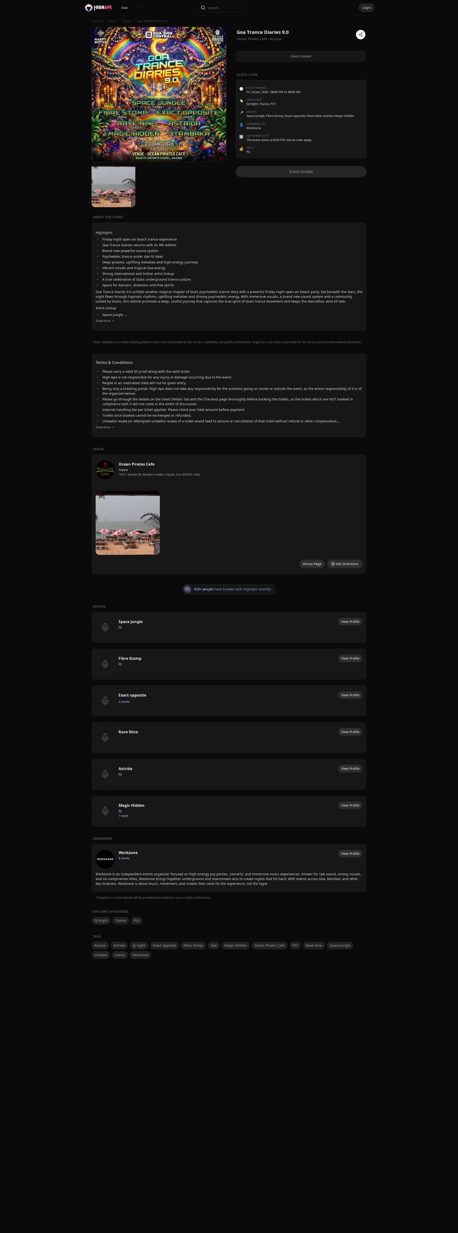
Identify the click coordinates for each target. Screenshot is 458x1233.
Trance (264, 104)
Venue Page (312, 563)
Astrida (119, 945)
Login (366, 7)
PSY (273, 104)
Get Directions (347, 563)
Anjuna (275, 39)
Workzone (140, 955)
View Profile (350, 621)
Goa (214, 945)
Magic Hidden (235, 945)
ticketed (100, 955)
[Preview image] (128, 523)
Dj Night (252, 104)
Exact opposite (164, 945)
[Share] (360, 34)
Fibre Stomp (193, 945)
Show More (103, 321)
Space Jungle (340, 945)
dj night (139, 945)
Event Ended (301, 171)
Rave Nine (314, 945)
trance (120, 955)
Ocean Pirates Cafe (270, 945)
